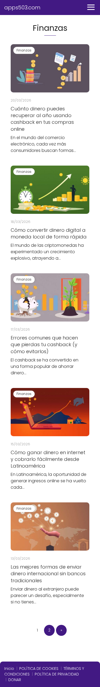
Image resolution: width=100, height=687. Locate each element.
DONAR (14, 679)
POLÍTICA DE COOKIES (38, 668)
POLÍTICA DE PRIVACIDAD (57, 674)
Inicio (9, 668)
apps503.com (22, 7)
